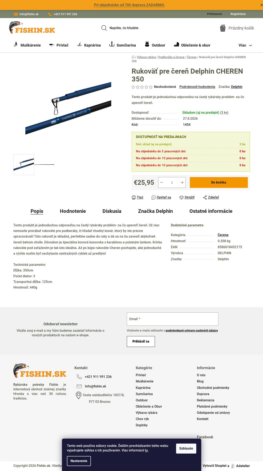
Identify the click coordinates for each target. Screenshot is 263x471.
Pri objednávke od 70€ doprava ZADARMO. (129, 5)
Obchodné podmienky (213, 388)
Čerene (223, 235)
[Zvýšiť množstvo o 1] (182, 182)
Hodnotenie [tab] (73, 211)
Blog (200, 381)
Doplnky (142, 425)
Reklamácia (205, 400)
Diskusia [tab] (111, 211)
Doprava (203, 394)
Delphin (236, 87)
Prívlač (141, 375)
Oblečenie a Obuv (149, 406)
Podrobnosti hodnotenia (197, 87)
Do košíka (218, 182)
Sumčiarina (144, 394)
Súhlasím (186, 448)
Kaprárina (143, 388)
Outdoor (142, 400)
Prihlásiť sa (140, 341)
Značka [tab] (155, 211)
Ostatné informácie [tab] (210, 211)
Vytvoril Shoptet (214, 466)
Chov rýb (142, 419)
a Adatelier (238, 466)
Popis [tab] (37, 211)
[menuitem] (27, 45)
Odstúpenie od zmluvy (213, 413)
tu (146, 450)
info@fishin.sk (29, 14)
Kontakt (202, 419)
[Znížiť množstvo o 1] (161, 182)
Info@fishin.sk (95, 386)
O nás (201, 375)
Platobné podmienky (212, 406)
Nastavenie (78, 461)
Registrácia (238, 14)
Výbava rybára (146, 413)
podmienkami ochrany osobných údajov (192, 330)
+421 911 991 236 (65, 14)
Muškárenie (144, 381)
